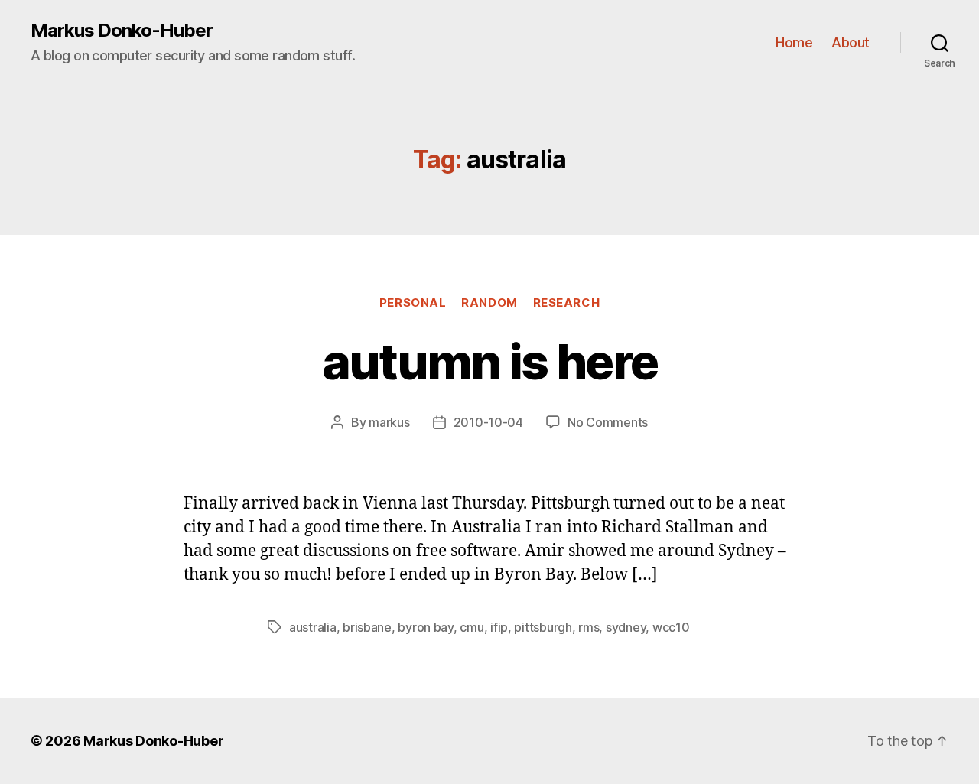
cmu (471, 627)
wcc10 (671, 627)
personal (412, 303)
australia (313, 627)
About (850, 42)
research (566, 303)
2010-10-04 (488, 422)
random (489, 303)
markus (389, 422)
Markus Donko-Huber (122, 30)
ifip (499, 627)
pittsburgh (542, 627)
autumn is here (490, 361)
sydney (626, 627)
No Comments (608, 422)
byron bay (426, 627)
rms (588, 627)
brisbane (367, 627)
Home (794, 42)
